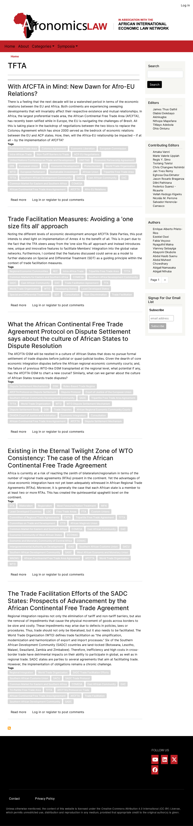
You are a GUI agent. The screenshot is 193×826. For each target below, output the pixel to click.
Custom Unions (100, 511)
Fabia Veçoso (161, 240)
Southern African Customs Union (98, 546)
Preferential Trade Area (23, 148)
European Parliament (33, 171)
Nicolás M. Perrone (165, 198)
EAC (124, 177)
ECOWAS (72, 534)
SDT (56, 294)
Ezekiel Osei (161, 236)
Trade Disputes (63, 409)
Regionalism (45, 505)
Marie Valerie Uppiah (166, 156)
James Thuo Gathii (165, 109)
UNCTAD (84, 160)
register (51, 200)
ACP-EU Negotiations (86, 154)
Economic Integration (73, 415)
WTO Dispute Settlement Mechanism (88, 403)
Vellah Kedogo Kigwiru (167, 194)
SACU (126, 546)
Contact (14, 798)
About (23, 46)
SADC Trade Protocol (77, 678)
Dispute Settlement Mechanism (103, 421)
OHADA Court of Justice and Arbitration (33, 415)
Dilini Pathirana (162, 182)
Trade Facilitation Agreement (82, 282)
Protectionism (92, 165)
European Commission (113, 148)
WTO (13, 171)
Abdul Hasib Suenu (165, 256)
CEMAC (81, 540)
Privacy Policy (45, 798)
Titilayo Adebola (163, 124)
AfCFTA (75, 189)
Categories (41, 46)
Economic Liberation (83, 148)
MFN (104, 505)
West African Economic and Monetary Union (102, 552)
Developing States (66, 288)
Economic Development (65, 165)
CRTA (67, 517)
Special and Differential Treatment (29, 294)
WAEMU (14, 558)
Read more (18, 200)
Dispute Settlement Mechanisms (29, 386)
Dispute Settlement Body (24, 409)
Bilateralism (26, 505)
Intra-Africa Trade (73, 271)
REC (55, 271)
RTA (12, 505)
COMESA (77, 183)
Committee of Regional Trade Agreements (34, 517)
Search (154, 84)
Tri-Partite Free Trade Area (25, 689)
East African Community (102, 177)
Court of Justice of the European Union (108, 392)
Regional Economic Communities (29, 271)
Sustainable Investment (64, 171)
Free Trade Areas (66, 511)
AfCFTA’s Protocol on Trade (73, 689)
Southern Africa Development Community (113, 277)
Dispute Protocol (70, 392)
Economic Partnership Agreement (114, 160)
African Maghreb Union (83, 523)
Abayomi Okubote (164, 252)
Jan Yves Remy (163, 171)
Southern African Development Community (46, 177)
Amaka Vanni (161, 152)
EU (44, 165)
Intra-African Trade (21, 154)
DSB (46, 409)
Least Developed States (95, 288)
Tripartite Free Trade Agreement (95, 517)
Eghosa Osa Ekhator (166, 175)
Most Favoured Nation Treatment (76, 505)
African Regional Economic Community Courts (103, 409)
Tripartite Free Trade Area (118, 171)
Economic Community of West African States (36, 534)
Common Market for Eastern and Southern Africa (38, 183)
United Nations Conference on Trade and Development (42, 160)
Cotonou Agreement (54, 148)
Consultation (71, 294)
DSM (55, 386)
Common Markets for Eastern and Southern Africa (39, 277)
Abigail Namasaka (164, 267)
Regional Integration (21, 672)
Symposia (66, 46)
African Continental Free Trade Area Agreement (38, 189)
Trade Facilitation (122, 294)
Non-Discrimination (95, 294)
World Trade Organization (120, 165)
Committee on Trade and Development (32, 523)
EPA (12, 165)
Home (10, 46)
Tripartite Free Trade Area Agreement (113, 397)
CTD (62, 523)
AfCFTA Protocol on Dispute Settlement (33, 392)
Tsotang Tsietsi (162, 163)
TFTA (13, 177)
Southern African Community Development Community (42, 397)
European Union (28, 165)
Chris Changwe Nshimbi (168, 167)
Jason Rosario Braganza (168, 178)
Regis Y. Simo (162, 159)
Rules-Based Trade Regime (79, 386)
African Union (90, 171)
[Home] (95, 25)
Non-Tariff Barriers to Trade (53, 154)
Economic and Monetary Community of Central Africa (41, 540)
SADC (80, 177)
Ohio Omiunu (161, 128)
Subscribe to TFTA (9, 728)
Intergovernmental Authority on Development (36, 546)
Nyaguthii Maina (163, 244)
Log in (185, 5)
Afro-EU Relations (95, 189)
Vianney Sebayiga (164, 248)
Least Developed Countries (25, 511)
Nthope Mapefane (165, 121)
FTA (83, 511)
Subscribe (156, 310)
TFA (106, 282)
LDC (48, 511)
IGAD (71, 546)
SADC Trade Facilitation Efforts (91, 672)
